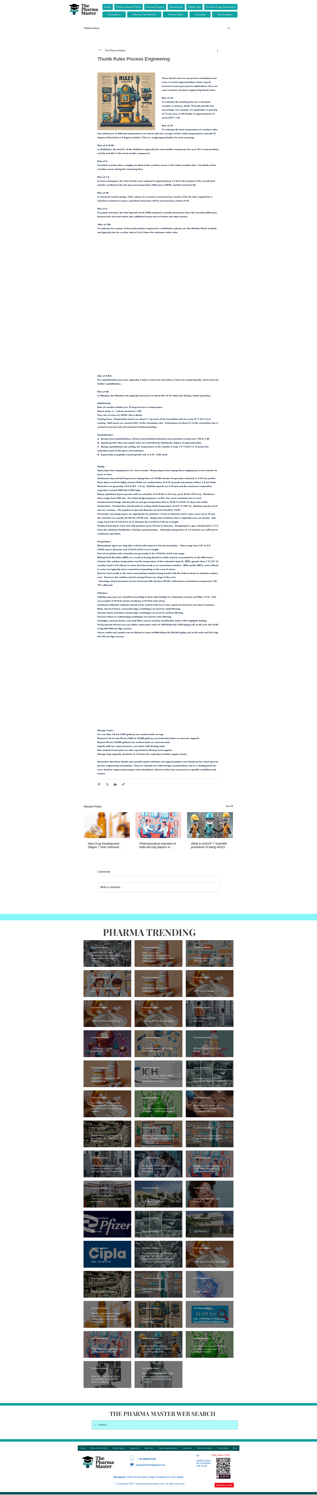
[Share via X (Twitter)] (107, 707)
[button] (228, 28)
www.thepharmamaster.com (149, 1407)
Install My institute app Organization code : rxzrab (203, 1386)
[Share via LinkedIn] (115, 707)
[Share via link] (123, 707)
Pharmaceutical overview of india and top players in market (157, 769)
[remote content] (158, 273)
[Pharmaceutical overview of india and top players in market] (158, 749)
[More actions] (218, 50)
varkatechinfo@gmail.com (150, 1388)
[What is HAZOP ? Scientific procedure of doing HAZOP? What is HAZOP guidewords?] (210, 749)
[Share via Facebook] (99, 707)
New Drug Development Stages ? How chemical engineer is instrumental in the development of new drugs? (105, 769)
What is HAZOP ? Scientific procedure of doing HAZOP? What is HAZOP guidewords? (210, 769)
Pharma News (91, 28)
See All (229, 729)
